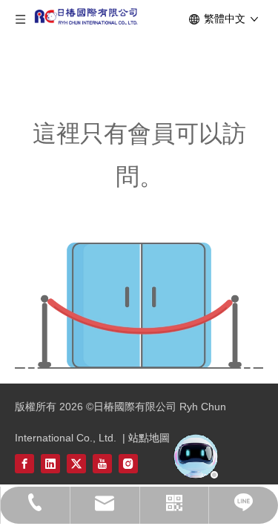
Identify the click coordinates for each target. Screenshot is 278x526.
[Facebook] (24, 463)
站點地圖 (149, 438)
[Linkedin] (50, 463)
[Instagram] (128, 463)
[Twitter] (76, 463)
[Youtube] (102, 463)
